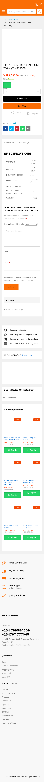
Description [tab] (9, 142)
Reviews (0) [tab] (24, 142)
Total (14, 123)
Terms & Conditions (10, 666)
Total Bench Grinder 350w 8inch (30, 526)
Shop (4, 662)
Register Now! (27, 355)
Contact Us (6, 677)
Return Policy (7, 673)
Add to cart (22, 99)
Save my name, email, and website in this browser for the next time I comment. (20, 279)
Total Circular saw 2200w (11, 526)
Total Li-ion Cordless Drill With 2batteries (12, 439)
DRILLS (5, 690)
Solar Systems (7, 716)
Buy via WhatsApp (12, 451)
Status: (5, 79)
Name (7, 251)
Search (39, 11)
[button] (7, 85)
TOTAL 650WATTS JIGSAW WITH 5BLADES (11, 482)
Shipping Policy (8, 669)
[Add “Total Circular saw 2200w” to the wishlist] (17, 521)
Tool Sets (5, 719)
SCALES (5, 712)
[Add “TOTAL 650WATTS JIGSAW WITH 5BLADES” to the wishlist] (17, 477)
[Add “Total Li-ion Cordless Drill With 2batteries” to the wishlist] (17, 434)
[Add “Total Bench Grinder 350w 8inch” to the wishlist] (36, 521)
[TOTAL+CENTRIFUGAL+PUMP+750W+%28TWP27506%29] (11, 128)
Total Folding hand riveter (30, 439)
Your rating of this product (14, 224)
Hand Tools (6, 701)
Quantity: (5, 88)
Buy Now (22, 106)
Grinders (5, 697)
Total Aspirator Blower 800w (28, 481)
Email (7, 263)
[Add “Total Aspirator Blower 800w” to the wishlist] (36, 477)
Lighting (5, 704)
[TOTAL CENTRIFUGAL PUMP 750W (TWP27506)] (5, 128)
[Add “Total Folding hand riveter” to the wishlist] (36, 434)
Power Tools (7, 708)
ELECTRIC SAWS (9, 693)
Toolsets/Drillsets (9, 723)
